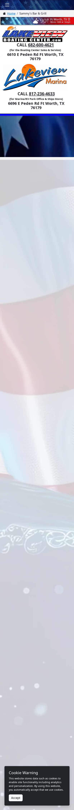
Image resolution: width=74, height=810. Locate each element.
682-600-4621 (41, 45)
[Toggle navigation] (7, 5)
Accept (15, 798)
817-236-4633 (42, 94)
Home (11, 13)
